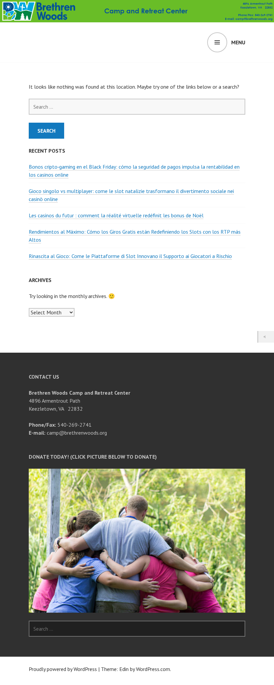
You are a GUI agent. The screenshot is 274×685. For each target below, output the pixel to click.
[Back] (266, 337)
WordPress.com (153, 669)
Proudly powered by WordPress (63, 669)
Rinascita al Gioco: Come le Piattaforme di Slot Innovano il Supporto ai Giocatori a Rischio (130, 256)
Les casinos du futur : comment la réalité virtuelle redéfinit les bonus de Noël (116, 215)
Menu (238, 42)
